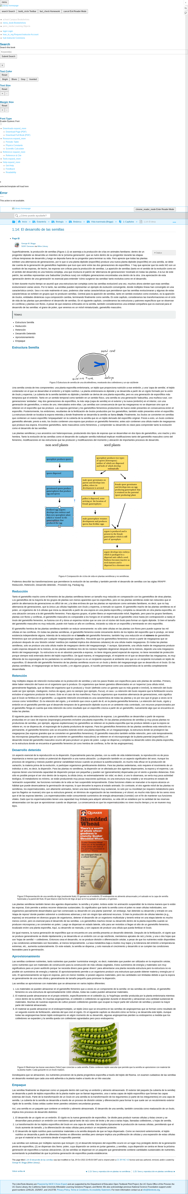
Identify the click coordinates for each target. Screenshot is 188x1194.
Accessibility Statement (99, 1190)
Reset (4, 75)
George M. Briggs (28, 243)
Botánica (77, 222)
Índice (159, 253)
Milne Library (42, 246)
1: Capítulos (128, 222)
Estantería (41, 222)
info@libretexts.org (151, 1190)
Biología (59, 222)
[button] (10, 169)
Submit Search (8, 56)
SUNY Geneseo (27, 246)
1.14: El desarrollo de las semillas (39, 1160)
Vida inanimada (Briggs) (102, 222)
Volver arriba (17, 1171)
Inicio (24, 222)
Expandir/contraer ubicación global (174, 221)
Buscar (16, 216)
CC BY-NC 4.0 (123, 1160)
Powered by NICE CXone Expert (52, 1184)
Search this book (7, 47)
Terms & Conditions (80, 1190)
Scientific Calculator (15, 149)
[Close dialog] (2, 196)
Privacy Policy (63, 1190)
